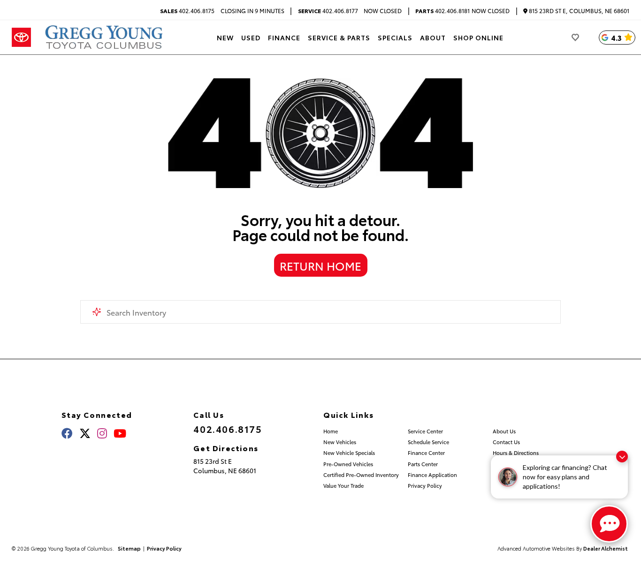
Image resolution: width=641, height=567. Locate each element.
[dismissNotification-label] (622, 456)
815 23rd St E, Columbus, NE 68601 (578, 11)
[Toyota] (21, 37)
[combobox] (320, 312)
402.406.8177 (328, 11)
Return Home (320, 265)
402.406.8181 (442, 11)
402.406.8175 (187, 11)
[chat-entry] (609, 524)
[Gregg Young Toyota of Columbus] (105, 37)
